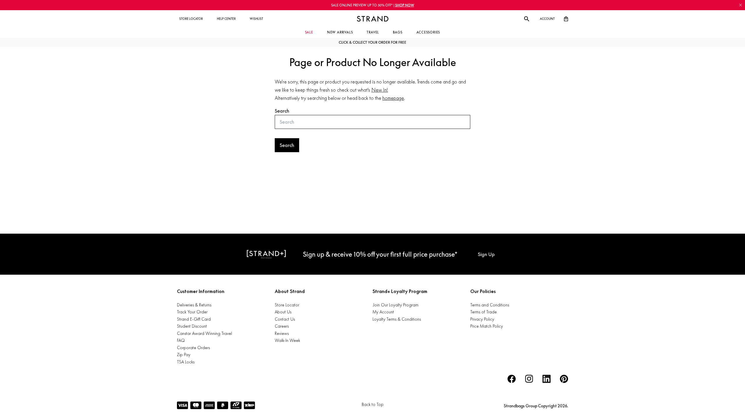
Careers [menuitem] (282, 326)
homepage (393, 98)
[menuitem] (191, 19)
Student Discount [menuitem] (192, 326)
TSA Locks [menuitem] (185, 361)
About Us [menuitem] (283, 311)
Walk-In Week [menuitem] (287, 340)
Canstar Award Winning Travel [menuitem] (204, 333)
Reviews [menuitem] (282, 333)
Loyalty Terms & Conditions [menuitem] (396, 319)
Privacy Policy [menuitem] (482, 319)
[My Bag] (566, 19)
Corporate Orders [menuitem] (193, 347)
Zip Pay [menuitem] (183, 354)
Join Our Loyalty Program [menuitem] (395, 304)
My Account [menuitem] (383, 311)
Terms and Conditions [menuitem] (489, 304)
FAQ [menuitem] (181, 340)
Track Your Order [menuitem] (192, 311)
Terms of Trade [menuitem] (483, 311)
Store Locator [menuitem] (287, 304)
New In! (379, 90)
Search (282, 111)
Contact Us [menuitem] (285, 319)
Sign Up (486, 254)
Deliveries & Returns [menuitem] (194, 304)
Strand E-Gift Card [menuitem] (194, 319)
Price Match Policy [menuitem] (486, 326)
